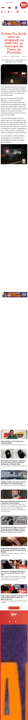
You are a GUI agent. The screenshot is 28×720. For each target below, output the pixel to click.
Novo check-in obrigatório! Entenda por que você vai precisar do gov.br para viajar (13, 573)
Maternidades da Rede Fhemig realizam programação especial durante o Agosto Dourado (13, 550)
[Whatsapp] (12, 11)
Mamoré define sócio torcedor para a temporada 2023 (12, 442)
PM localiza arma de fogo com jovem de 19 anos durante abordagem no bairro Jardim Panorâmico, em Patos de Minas (13, 529)
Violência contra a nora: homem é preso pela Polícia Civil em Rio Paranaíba (13, 483)
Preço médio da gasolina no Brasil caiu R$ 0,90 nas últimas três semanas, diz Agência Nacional (14, 597)
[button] (24, 12)
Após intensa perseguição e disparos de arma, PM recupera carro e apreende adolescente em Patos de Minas (13, 462)
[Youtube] (8, 11)
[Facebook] (2, 11)
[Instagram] (5, 11)
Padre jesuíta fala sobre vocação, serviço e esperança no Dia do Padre (13, 502)
